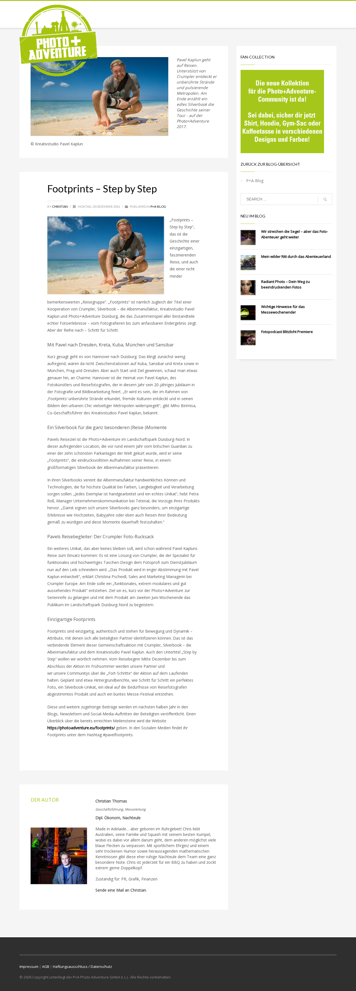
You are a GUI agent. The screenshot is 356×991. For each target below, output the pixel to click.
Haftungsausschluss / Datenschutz (82, 966)
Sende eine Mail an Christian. (121, 890)
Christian (60, 206)
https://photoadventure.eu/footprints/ (81, 727)
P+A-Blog (158, 206)
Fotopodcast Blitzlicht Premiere (287, 331)
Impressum (28, 966)
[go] (325, 199)
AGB (45, 966)
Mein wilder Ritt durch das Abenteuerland (296, 256)
